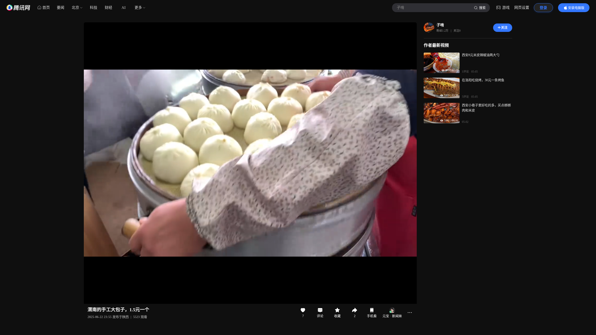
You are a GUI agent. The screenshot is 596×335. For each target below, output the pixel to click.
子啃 (440, 25)
